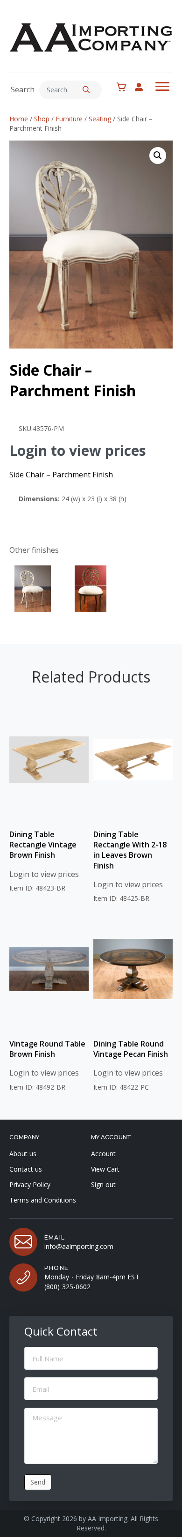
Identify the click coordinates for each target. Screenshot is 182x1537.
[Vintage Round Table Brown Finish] (49, 969)
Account (103, 1153)
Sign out (103, 1184)
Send (37, 1482)
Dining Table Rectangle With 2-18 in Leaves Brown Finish (130, 850)
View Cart (105, 1169)
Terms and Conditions (42, 1199)
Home (18, 118)
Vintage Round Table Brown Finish (47, 1049)
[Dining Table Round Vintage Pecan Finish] (133, 969)
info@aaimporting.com (78, 1246)
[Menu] (162, 87)
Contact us (25, 1169)
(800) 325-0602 (67, 1286)
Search (23, 89)
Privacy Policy (29, 1184)
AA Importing (107, 1518)
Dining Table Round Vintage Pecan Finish (130, 1049)
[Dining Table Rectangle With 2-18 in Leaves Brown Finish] (133, 760)
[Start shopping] (124, 87)
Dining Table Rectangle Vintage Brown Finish (43, 845)
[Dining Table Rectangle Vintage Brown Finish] (49, 760)
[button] (86, 90)
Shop (41, 118)
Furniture (69, 118)
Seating (100, 118)
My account (143, 86)
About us (22, 1153)
